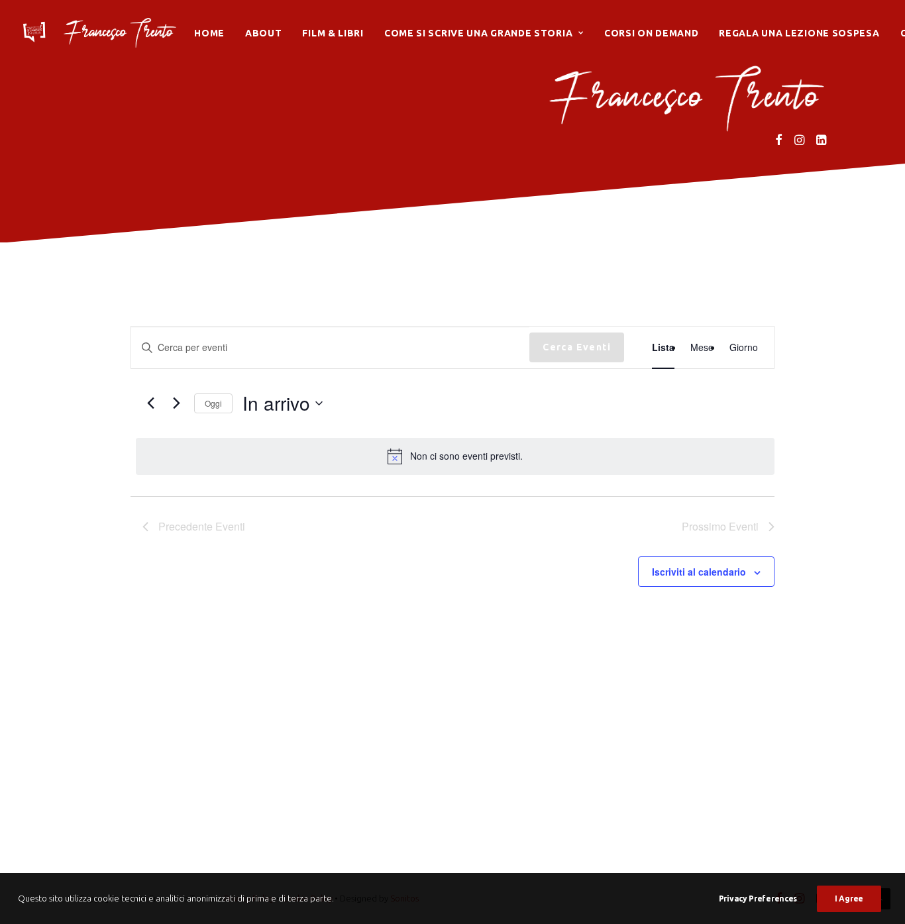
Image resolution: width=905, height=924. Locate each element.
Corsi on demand (651, 33)
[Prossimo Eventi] (176, 403)
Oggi (213, 403)
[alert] (455, 456)
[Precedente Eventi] (150, 403)
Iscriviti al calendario (699, 571)
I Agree (849, 898)
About (263, 33)
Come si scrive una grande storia (478, 33)
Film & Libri (332, 33)
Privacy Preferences (758, 898)
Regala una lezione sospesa (799, 33)
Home (209, 33)
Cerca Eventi (577, 347)
